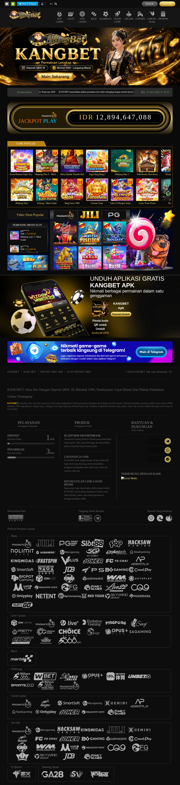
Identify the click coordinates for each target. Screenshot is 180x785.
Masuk (150, 4)
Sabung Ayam (151, 20)
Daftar (167, 4)
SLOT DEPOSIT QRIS (79, 371)
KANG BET (30, 371)
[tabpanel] (90, 56)
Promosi (163, 19)
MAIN (24, 161)
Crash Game (117, 20)
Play (50, 121)
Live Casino (82, 20)
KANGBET (13, 371)
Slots (71, 19)
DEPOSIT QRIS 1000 (51, 371)
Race (94, 19)
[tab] (66, 214)
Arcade (128, 19)
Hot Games (59, 20)
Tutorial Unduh (121, 314)
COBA (67, 229)
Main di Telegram (29, 4)
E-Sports (140, 19)
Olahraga (105, 19)
